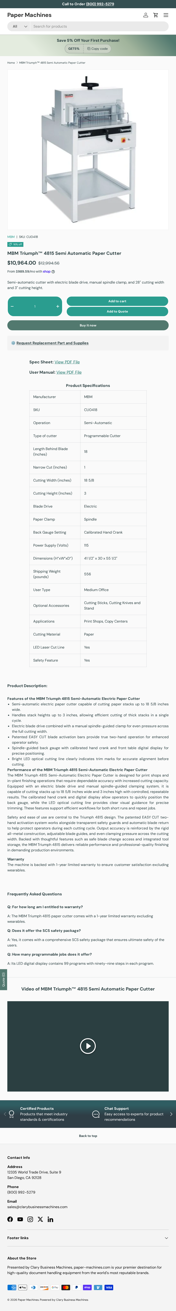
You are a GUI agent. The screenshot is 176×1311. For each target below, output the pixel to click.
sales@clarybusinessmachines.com (37, 1206)
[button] (156, 15)
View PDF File (67, 362)
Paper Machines (28, 1300)
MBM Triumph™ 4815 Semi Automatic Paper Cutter (52, 62)
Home (11, 62)
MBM (11, 237)
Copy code (99, 49)
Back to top (88, 1136)
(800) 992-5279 (21, 1192)
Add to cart (117, 301)
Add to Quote (117, 311)
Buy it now (88, 325)
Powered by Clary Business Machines (64, 1300)
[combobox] (88, 26)
